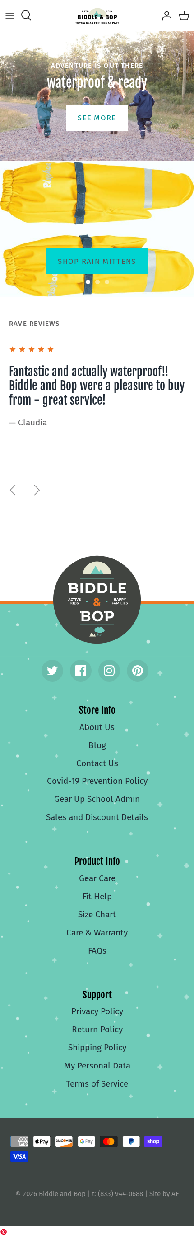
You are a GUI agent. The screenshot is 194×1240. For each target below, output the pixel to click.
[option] (97, 229)
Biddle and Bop (97, 599)
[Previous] (13, 490)
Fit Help (97, 896)
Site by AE (164, 1194)
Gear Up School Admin (97, 799)
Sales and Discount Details (97, 817)
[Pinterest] (137, 671)
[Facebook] (81, 671)
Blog (97, 745)
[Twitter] (52, 671)
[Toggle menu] (10, 15)
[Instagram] (109, 671)
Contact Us (97, 763)
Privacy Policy (97, 1011)
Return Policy (97, 1029)
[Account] (164, 15)
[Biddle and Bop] (97, 15)
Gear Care (97, 878)
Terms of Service (97, 1083)
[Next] (37, 490)
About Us (97, 727)
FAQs (97, 950)
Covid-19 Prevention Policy (97, 781)
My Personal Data (97, 1065)
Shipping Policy (97, 1047)
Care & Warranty (97, 932)
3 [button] (112, 278)
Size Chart (97, 914)
